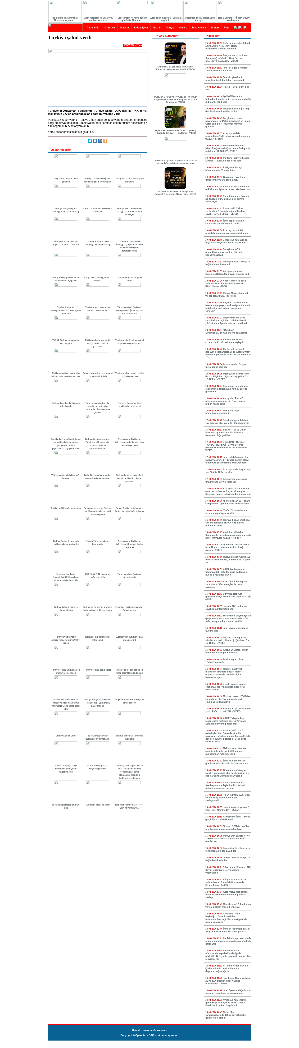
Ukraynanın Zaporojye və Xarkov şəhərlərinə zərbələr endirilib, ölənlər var (227, 838)
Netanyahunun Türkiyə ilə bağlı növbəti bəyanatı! (227, 263)
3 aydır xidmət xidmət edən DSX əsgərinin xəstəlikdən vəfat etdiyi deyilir (225, 687)
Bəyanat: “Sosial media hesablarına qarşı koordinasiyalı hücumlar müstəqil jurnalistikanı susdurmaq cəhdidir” (228, 306)
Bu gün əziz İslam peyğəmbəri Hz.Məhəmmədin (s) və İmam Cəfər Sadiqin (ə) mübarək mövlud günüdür (227, 122)
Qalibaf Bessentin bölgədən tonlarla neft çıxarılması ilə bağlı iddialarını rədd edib (228, 99)
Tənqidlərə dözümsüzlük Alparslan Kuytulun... (65, 19)
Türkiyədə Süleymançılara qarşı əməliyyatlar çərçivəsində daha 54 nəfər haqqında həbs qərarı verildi (228, 618)
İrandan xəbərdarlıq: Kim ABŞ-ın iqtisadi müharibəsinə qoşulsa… (227, 930)
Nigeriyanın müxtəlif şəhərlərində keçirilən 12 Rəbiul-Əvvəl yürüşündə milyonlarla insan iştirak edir (226, 320)
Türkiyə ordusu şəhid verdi (97, 670)
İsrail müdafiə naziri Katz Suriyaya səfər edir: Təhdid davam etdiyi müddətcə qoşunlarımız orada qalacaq (227, 460)
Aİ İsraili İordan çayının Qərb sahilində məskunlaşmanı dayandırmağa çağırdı (226, 968)
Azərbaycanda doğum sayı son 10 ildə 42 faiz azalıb (228, 471)
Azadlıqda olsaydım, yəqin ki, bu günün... (166, 19)
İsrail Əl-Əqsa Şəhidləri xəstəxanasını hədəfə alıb (226, 69)
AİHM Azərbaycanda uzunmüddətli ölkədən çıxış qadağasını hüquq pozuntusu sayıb (175, 161)
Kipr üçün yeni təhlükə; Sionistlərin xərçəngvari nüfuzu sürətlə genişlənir (226, 389)
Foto (226, 27)
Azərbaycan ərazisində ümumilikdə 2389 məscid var (226, 480)
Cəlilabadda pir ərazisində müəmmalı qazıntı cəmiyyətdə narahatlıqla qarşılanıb (228, 941)
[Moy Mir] (100, 141)
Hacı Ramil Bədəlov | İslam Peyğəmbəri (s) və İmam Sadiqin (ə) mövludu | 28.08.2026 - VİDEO (227, 148)
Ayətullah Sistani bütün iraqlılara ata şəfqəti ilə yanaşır (226, 651)
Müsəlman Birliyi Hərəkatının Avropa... (199, 19)
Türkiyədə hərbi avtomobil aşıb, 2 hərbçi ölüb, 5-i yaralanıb (97, 343)
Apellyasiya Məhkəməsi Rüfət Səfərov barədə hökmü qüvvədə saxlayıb (226, 895)
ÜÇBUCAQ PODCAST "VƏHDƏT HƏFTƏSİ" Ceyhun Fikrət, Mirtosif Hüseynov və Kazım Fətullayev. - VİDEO (175, 99)
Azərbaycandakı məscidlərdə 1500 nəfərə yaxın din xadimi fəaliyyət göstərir (227, 136)
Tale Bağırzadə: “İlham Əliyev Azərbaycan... (234, 19)
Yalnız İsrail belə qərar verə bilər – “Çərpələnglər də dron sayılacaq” (226, 584)
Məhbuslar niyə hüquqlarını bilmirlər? (222, 412)
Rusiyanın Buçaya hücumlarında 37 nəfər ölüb (223, 169)
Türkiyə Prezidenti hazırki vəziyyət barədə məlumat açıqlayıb (129, 211)
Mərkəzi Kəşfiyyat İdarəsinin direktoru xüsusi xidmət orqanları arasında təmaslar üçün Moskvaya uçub (223, 673)
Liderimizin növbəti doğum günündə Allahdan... (132, 19)
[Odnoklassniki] (105, 141)
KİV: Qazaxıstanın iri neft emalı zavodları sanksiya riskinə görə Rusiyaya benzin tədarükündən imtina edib (228, 491)
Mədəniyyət (199, 27)
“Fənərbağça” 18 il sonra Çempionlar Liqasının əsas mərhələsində (227, 502)
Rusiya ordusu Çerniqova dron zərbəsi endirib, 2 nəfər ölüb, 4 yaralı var (228, 560)
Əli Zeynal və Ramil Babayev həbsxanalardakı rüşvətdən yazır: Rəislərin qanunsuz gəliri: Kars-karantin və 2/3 (228, 353)
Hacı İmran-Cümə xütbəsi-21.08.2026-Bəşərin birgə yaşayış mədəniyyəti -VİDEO (228, 981)
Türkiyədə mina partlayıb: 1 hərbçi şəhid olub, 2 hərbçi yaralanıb (129, 478)
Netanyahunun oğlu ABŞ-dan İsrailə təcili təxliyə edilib (227, 110)
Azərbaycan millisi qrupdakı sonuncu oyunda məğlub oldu (226, 231)
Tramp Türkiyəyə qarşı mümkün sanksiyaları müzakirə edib (66, 768)
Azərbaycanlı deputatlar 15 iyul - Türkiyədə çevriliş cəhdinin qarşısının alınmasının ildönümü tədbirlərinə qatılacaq (129, 771)
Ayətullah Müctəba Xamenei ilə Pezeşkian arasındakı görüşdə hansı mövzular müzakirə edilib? (228, 535)
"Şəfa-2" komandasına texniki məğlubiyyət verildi (226, 511)
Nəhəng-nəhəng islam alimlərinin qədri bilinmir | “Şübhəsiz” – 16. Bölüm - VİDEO (227, 640)
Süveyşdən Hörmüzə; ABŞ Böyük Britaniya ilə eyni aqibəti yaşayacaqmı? (228, 870)
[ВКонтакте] (95, 141)
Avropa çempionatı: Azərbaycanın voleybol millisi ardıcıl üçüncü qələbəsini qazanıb (225, 785)
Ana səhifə (93, 27)
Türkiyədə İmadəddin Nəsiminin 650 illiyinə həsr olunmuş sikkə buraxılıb (66, 577)
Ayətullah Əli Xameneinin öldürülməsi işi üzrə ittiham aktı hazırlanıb (228, 188)
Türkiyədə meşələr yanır (98, 805)
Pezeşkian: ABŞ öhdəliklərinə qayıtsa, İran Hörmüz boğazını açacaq (223, 252)
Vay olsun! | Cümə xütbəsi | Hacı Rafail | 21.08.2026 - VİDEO (228, 710)
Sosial (157, 27)
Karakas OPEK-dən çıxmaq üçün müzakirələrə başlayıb (224, 341)
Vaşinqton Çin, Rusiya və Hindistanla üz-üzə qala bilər (227, 849)
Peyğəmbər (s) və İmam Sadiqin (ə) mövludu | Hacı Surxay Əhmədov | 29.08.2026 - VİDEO (226, 58)
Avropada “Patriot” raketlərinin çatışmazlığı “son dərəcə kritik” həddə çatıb (225, 401)
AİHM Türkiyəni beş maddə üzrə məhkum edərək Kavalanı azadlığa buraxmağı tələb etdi (225, 721)
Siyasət (124, 27)
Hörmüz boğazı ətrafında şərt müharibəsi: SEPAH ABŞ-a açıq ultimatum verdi (227, 523)
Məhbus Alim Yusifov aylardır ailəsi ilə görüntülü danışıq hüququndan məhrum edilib (225, 751)
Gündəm (110, 27)
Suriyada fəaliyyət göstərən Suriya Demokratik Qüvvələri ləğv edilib (228, 597)
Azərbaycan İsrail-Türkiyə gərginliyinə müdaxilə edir (227, 818)
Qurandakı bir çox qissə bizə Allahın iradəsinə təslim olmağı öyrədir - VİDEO (175, 68)
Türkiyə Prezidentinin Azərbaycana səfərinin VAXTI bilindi (65, 640)
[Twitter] (90, 141)
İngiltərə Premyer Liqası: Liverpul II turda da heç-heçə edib (227, 159)
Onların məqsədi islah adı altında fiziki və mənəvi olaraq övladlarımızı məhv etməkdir (228, 46)
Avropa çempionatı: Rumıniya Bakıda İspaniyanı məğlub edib (227, 272)
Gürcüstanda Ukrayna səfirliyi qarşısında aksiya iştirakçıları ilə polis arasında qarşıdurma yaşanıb (227, 773)
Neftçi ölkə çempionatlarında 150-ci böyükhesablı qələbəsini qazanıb (225, 1015)
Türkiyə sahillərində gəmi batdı (66, 508)
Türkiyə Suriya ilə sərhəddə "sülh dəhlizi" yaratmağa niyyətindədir (97, 702)
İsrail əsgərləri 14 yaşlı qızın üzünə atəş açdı (226, 365)
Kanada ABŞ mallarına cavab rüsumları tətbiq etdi (226, 607)
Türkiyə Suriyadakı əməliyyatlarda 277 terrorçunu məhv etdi (66, 310)
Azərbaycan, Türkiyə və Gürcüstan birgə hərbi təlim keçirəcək (129, 544)
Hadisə (183, 27)
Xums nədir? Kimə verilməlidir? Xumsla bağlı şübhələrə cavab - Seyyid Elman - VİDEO (225, 211)
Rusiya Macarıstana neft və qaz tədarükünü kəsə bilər (226, 294)
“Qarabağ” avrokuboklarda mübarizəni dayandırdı (226, 331)
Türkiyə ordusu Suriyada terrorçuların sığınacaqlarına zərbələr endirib (129, 310)
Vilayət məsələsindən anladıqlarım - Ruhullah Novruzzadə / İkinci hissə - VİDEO (175, 192)
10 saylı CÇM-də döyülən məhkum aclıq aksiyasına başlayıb (227, 827)
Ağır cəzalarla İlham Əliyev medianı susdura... (98, 19)
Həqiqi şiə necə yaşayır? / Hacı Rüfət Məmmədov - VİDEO (227, 808)
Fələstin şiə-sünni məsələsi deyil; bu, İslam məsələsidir (225, 78)
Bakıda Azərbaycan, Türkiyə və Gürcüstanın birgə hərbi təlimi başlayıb (98, 511)
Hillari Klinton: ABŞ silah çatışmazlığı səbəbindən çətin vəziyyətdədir (227, 798)
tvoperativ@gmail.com (154, 1030)
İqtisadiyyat (141, 27)
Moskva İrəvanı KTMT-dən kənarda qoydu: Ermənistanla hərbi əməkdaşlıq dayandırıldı (228, 699)
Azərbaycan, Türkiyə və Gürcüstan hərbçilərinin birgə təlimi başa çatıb (129, 442)
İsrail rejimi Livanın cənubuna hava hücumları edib (224, 222)
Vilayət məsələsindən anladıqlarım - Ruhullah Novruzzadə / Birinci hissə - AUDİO (225, 882)
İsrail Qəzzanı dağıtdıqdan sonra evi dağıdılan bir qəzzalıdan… (228, 991)
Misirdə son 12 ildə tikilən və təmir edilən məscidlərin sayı (228, 905)
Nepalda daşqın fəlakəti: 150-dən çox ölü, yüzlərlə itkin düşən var (227, 421)
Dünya (170, 27)
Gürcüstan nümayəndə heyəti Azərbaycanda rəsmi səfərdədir (226, 241)
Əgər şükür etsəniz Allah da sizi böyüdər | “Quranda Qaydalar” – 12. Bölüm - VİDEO (175, 131)
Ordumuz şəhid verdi (66, 736)
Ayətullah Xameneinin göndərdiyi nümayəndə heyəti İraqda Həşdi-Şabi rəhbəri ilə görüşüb (225, 1003)
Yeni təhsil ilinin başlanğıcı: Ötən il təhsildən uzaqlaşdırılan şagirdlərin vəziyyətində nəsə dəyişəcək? (226, 917)
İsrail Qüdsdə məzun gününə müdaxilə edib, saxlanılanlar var (226, 762)
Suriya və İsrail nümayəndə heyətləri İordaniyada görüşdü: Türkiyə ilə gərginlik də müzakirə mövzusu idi (228, 954)
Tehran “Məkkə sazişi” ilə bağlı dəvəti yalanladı (227, 859)
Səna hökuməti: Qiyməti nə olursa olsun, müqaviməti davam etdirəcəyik (227, 199)
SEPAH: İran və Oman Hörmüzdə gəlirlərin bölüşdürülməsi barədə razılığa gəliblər (225, 432)
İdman (215, 27)
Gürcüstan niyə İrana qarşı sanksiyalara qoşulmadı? (225, 178)
